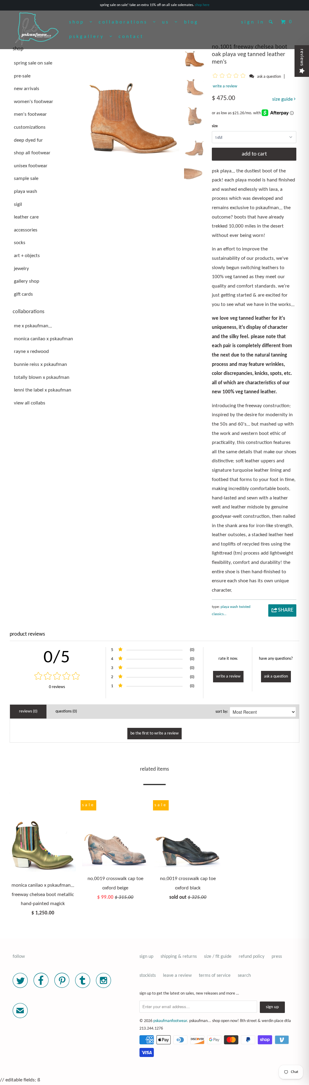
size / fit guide (217, 956)
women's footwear (33, 101)
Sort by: (221, 711)
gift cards (23, 294)
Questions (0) (66, 711)
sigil (18, 204)
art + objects (27, 255)
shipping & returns (179, 956)
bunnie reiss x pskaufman (40, 364)
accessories (25, 230)
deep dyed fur (28, 140)
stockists (147, 975)
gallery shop (26, 281)
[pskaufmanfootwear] (37, 29)
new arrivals (26, 88)
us (168, 22)
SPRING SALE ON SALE (33, 63)
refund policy (251, 956)
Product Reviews (27, 634)
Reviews (301, 57)
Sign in (252, 22)
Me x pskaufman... (33, 326)
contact (131, 36)
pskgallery (89, 36)
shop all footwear (32, 153)
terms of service (215, 975)
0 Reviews (57, 687)
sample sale (26, 178)
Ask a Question (276, 676)
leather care (26, 217)
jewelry (21, 268)
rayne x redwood (31, 351)
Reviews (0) (28, 711)
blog (191, 22)
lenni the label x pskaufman (42, 390)
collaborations (126, 22)
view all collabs (29, 403)
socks (19, 242)
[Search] (272, 21)
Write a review (225, 86)
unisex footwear (30, 165)
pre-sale (22, 76)
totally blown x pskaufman (41, 377)
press (277, 956)
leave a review (177, 975)
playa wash (25, 191)
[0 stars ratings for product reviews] (57, 676)
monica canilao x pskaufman (43, 338)
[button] (230, 76)
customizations (30, 127)
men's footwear (30, 114)
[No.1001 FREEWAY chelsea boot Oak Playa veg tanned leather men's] (132, 99)
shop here (202, 5)
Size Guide (283, 99)
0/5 (56, 658)
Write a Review (228, 676)
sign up (146, 956)
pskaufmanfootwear (170, 1021)
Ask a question (269, 76)
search (244, 975)
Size (215, 126)
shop (79, 22)
